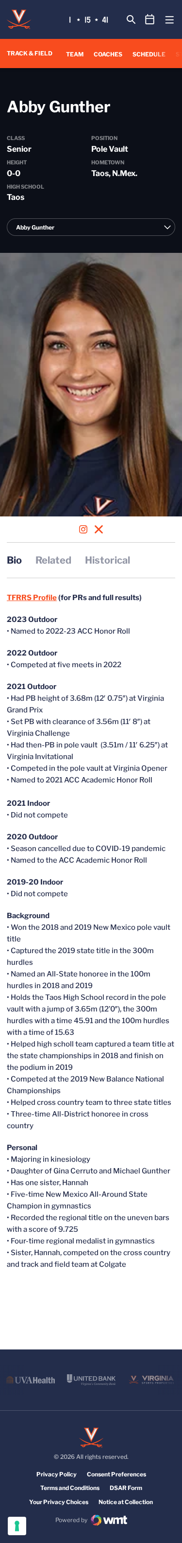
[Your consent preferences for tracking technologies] (17, 1526)
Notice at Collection (126, 1502)
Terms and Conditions (69, 1487)
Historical (107, 560)
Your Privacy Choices (58, 1502)
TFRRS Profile (32, 597)
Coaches (108, 54)
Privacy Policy (56, 1474)
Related (53, 560)
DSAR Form (126, 1487)
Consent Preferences (116, 1474)
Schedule (148, 54)
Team (74, 54)
